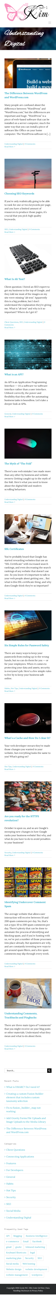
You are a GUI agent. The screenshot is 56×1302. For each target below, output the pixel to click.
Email (26, 1241)
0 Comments (30, 144)
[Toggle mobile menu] (50, 22)
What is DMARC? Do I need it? (23, 1086)
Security (7, 852)
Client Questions (11, 322)
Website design (14, 1269)
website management (17, 1275)
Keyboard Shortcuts (16, 1252)
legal (32, 1252)
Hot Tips (14, 688)
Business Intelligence (36, 1236)
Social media (12, 1263)
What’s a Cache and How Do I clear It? (27, 738)
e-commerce (12, 1241)
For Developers (14, 1170)
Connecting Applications (20, 1156)
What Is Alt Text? (14, 279)
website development (36, 1269)
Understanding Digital (13, 144)
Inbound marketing (35, 1247)
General (7, 414)
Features (11, 1163)
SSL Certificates (14, 549)
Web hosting (29, 1263)
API (8, 1236)
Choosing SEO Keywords (19, 193)
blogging (17, 1236)
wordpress (37, 1275)
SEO (6, 229)
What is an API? (14, 374)
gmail (8, 1247)
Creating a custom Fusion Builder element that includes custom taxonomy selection (24, 1097)
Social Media (13, 1210)
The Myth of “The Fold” (18, 463)
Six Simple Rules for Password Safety (26, 645)
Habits (7, 688)
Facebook (37, 1241)
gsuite (18, 1247)
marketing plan (13, 1258)
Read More (9, 146)
